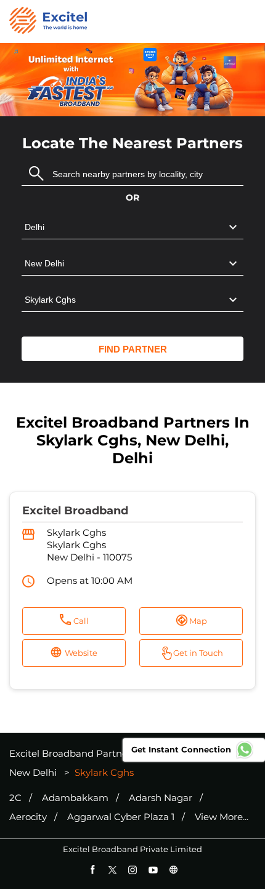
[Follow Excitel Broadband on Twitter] (112, 870)
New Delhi (33, 772)
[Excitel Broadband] (48, 21)
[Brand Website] (173, 870)
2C (15, 797)
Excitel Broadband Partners (73, 753)
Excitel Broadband (75, 510)
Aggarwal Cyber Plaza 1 (120, 817)
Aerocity (28, 817)
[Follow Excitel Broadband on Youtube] (153, 870)
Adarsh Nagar (160, 797)
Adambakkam (75, 797)
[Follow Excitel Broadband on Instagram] (133, 870)
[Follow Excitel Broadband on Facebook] (92, 870)
